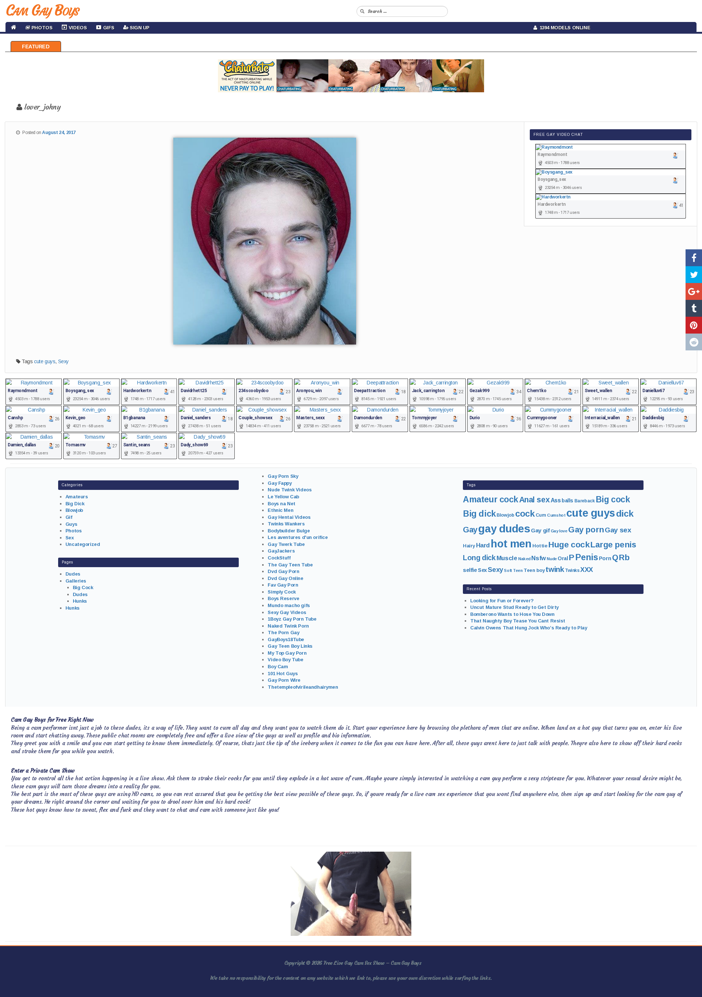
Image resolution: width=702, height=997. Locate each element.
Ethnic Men (280, 510)
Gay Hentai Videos (289, 517)
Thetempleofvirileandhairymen (303, 687)
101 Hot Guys (283, 673)
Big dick (479, 513)
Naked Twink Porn (288, 626)
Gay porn (586, 529)
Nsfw (538, 558)
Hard (483, 545)
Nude (551, 559)
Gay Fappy (279, 483)
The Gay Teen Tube (290, 565)
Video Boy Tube (285, 659)
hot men (511, 544)
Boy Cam (278, 666)
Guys (71, 524)
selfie (470, 570)
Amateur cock (490, 499)
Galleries (75, 581)
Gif (68, 517)
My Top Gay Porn (287, 653)
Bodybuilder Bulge (289, 530)
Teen (517, 570)
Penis (586, 557)
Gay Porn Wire (284, 680)
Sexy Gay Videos (287, 612)
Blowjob (74, 510)
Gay (470, 529)
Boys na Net (281, 503)
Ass (556, 500)
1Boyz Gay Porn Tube (292, 619)
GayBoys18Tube (286, 639)
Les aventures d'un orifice (298, 537)
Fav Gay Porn (283, 585)
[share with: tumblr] (694, 308)
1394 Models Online (563, 27)
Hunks (80, 601)
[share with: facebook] (694, 257)
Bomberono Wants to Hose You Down (512, 614)
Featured (36, 46)
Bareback (584, 500)
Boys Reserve (283, 598)
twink (555, 569)
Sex (69, 537)
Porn (605, 558)
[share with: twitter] (694, 274)
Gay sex (618, 530)
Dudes (72, 574)
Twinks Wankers (286, 524)
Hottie (539, 545)
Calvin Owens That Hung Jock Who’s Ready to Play (528, 627)
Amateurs (76, 496)
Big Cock (83, 587)
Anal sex (534, 499)
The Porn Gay (283, 632)
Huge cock (568, 544)
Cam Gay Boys (42, 10)
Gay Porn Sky (283, 476)
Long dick (479, 558)
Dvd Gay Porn (283, 571)
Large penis (613, 544)
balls (567, 500)
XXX (586, 569)
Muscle (507, 558)
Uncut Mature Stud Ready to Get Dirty (514, 607)
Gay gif (540, 530)
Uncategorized (82, 544)
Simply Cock (281, 592)
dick (625, 513)
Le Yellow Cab (283, 496)
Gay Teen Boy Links (290, 646)
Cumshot (556, 515)
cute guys (44, 361)
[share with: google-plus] (694, 291)
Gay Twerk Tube (286, 544)
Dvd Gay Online (285, 578)
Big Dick (74, 503)
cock (525, 513)
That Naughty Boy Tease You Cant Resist (517, 621)
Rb (624, 557)
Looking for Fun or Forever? (502, 600)
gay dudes (504, 528)
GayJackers (281, 551)
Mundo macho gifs (289, 605)
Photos (73, 530)
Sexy (63, 361)
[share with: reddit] (694, 342)
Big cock (613, 499)
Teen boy (534, 570)
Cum (541, 515)
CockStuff (279, 558)
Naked (524, 559)
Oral (563, 558)
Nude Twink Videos (290, 489)
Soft (508, 570)
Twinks (572, 570)
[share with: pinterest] (694, 325)
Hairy (469, 545)
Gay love (559, 531)
